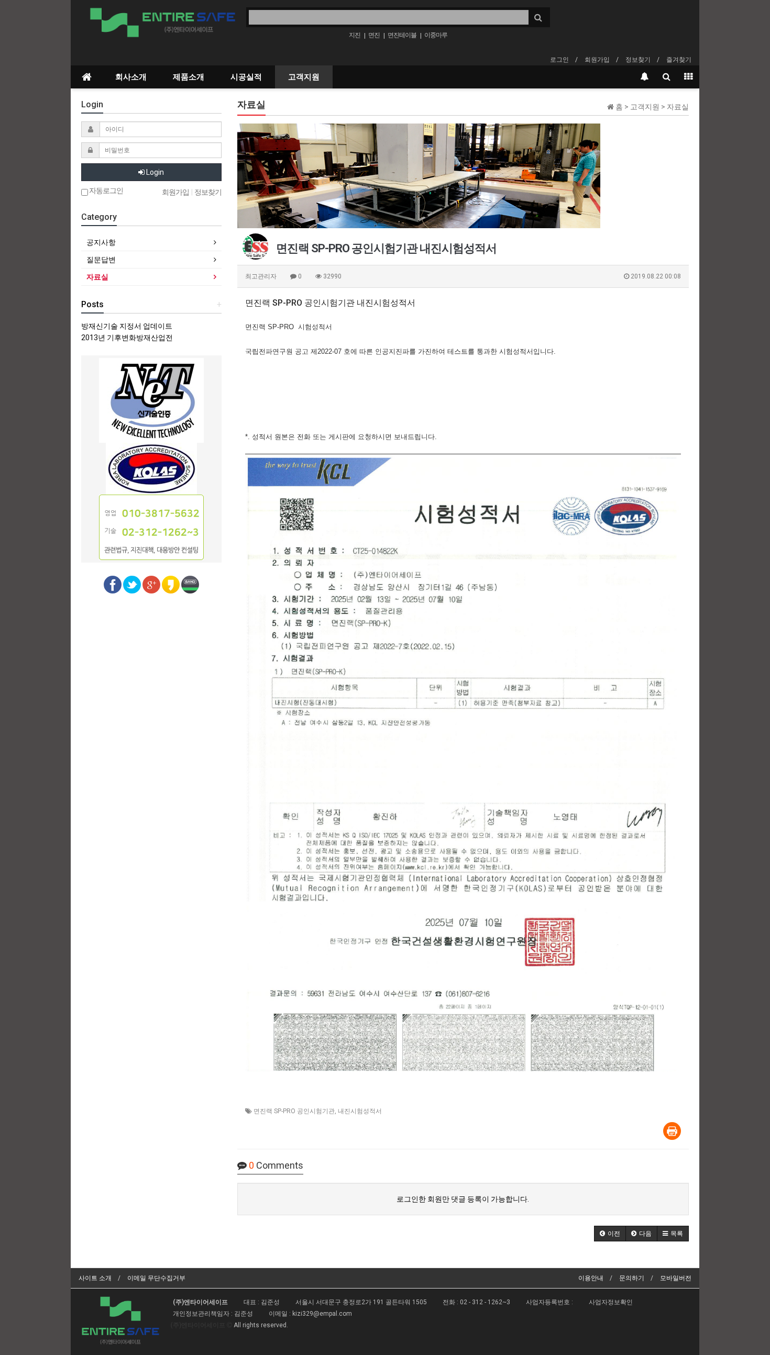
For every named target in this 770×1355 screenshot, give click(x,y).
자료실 (97, 277)
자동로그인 (105, 191)
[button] (610, 1233)
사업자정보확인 (611, 1302)
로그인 (559, 59)
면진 (374, 35)
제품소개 (188, 77)
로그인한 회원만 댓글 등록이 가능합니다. (463, 1199)
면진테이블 (402, 35)
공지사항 (101, 242)
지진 (354, 35)
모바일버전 (675, 1278)
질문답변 (101, 259)
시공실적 (246, 77)
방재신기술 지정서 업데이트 (126, 326)
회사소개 (131, 77)
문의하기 (631, 1278)
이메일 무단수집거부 (156, 1278)
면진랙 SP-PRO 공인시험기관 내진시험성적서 (330, 303)
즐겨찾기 (678, 59)
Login (154, 172)
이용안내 (590, 1278)
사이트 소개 (95, 1278)
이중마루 (435, 35)
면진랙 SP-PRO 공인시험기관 (294, 1111)
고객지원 (304, 77)
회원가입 (597, 59)
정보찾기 (638, 59)
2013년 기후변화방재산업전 (127, 337)
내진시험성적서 (360, 1111)
